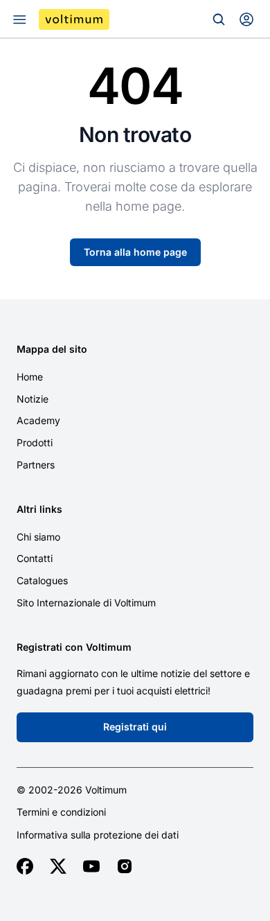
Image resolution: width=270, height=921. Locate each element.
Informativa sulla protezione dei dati (98, 835)
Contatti (35, 558)
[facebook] (25, 866)
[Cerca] (218, 19)
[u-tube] (91, 866)
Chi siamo (38, 537)
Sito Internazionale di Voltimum (86, 602)
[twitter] (58, 866)
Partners (36, 465)
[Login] (246, 19)
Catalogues (42, 580)
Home (30, 377)
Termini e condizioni (61, 812)
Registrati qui (135, 727)
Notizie (32, 399)
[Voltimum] (74, 19)
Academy (38, 420)
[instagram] (124, 866)
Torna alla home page (135, 252)
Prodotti (35, 442)
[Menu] (19, 19)
